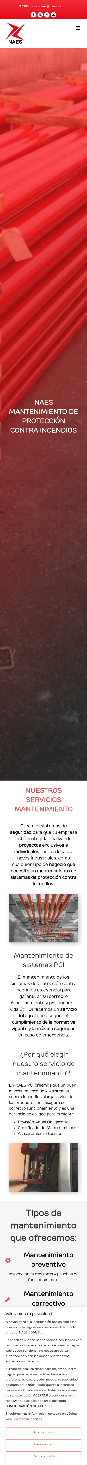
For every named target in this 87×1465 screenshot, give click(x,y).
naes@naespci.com (53, 6)
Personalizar (43, 1444)
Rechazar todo (44, 1456)
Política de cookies (28, 1419)
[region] (43, 1386)
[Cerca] (82, 1311)
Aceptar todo (44, 1432)
